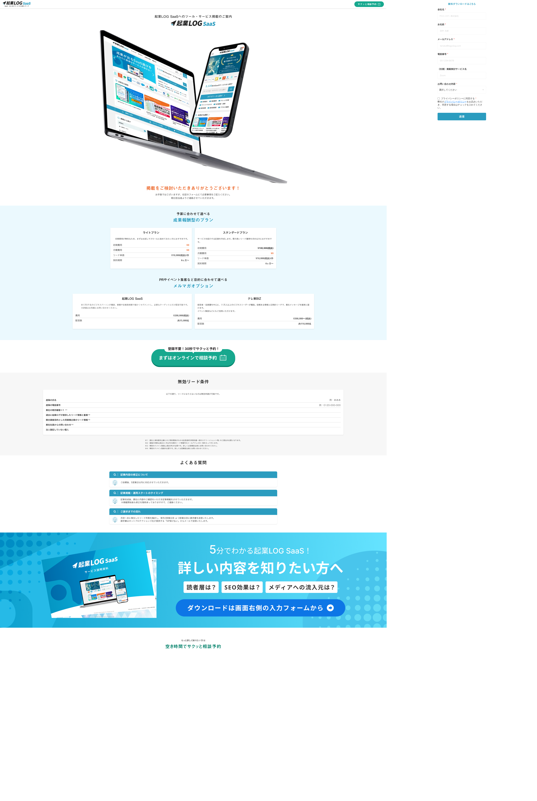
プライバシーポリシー (455, 101)
